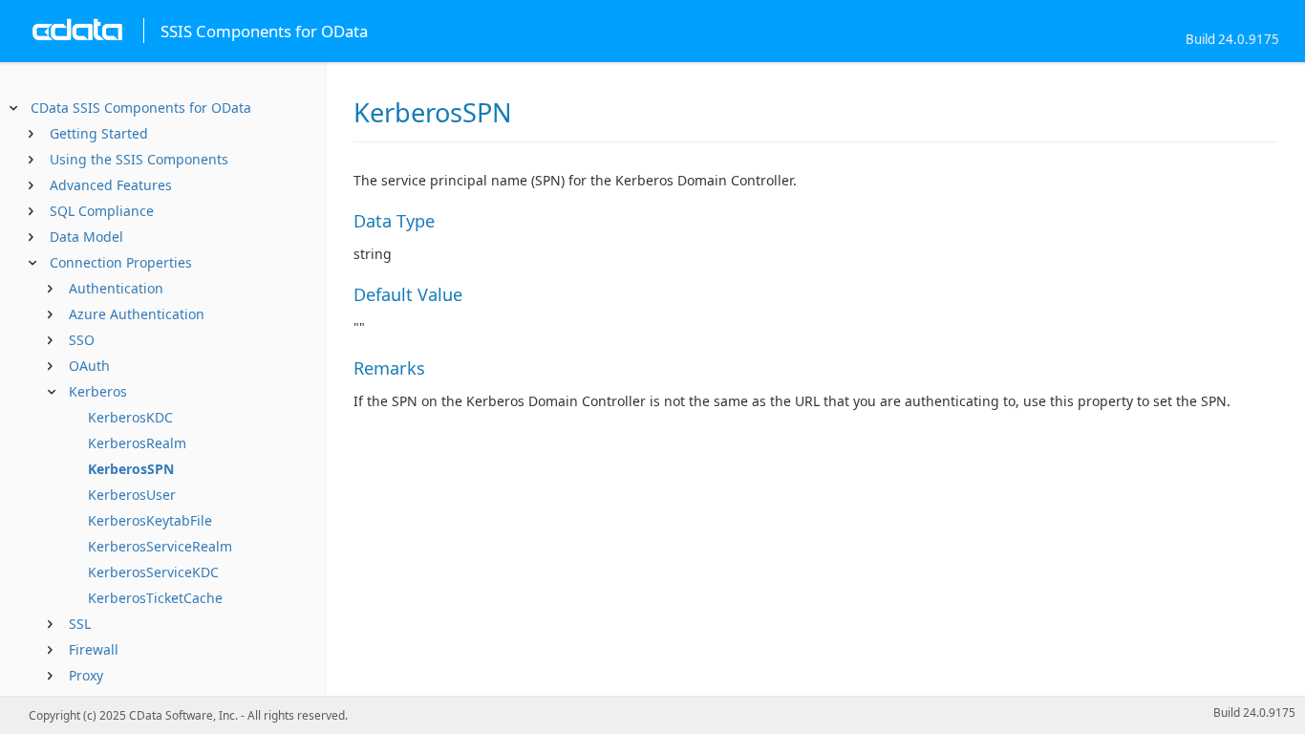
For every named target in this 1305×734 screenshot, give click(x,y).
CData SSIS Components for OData (141, 107)
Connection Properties (121, 262)
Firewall (93, 649)
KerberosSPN (131, 469)
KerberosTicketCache (155, 598)
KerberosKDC (130, 417)
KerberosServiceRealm (160, 546)
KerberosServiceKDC (153, 572)
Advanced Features (111, 185)
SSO (82, 340)
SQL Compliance (102, 211)
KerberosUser (132, 495)
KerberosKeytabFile (150, 520)
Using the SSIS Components (139, 159)
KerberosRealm (137, 443)
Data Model (86, 236)
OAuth (89, 365)
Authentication (116, 288)
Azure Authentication (136, 314)
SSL (80, 624)
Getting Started (99, 133)
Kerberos (98, 391)
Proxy (86, 675)
